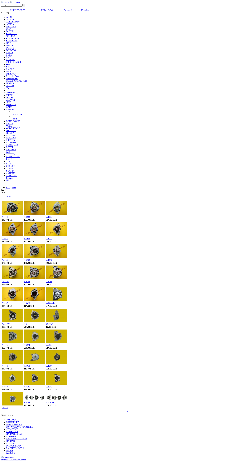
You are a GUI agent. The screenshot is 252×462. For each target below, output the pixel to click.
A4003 (5, 217)
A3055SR (50, 303)
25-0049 (49, 324)
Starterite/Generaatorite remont (13, 460)
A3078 (49, 387)
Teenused (68, 10)
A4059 (5, 387)
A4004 (49, 238)
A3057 (5, 303)
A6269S (5, 281)
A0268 (27, 260)
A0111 (27, 324)
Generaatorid (17, 114)
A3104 (27, 402)
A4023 (27, 303)
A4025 (27, 238)
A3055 (49, 281)
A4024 (5, 238)
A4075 (5, 345)
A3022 (27, 217)
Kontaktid (85, 10)
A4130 (49, 217)
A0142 (27, 281)
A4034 (49, 260)
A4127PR (6, 324)
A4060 (5, 260)
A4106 (27, 387)
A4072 (5, 366)
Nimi (14, 187)
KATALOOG (47, 10)
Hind (8, 187)
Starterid (15, 119)
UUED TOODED (17, 10)
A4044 (49, 366)
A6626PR (50, 402)
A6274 (27, 345)
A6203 (49, 345)
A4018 (27, 366)
